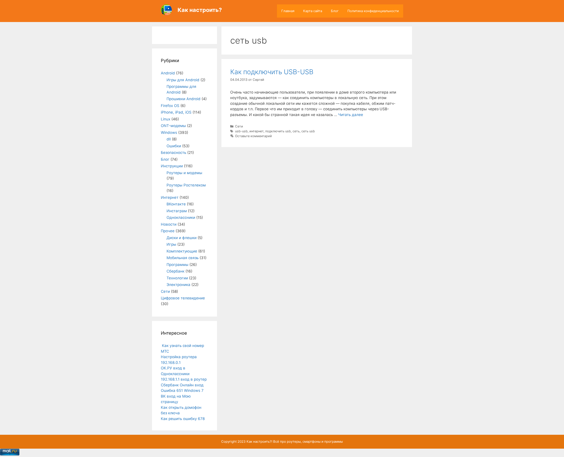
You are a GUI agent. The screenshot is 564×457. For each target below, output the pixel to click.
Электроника (178, 284)
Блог (335, 11)
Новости (168, 224)
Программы (177, 264)
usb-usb (241, 131)
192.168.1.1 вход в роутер (184, 379)
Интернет (169, 197)
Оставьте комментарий (253, 136)
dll (169, 139)
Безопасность (173, 152)
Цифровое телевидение (183, 298)
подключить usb (278, 131)
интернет (256, 131)
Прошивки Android (183, 99)
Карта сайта (312, 11)
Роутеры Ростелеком (186, 185)
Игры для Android (183, 80)
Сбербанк (175, 271)
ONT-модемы (173, 125)
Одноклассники (181, 217)
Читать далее (350, 114)
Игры (171, 244)
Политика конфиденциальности (373, 11)
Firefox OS (170, 105)
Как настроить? (200, 10)
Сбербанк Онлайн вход (182, 385)
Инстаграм (177, 211)
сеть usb (308, 131)
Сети (239, 126)
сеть (296, 131)
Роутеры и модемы (184, 173)
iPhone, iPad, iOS (176, 112)
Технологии (177, 278)
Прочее (167, 231)
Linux (165, 119)
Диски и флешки (182, 238)
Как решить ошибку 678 (183, 418)
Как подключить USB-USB (271, 72)
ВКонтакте (176, 204)
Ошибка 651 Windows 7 (182, 390)
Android (168, 73)
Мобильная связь (183, 258)
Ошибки (174, 146)
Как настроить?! (259, 441)
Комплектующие (182, 251)
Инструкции (172, 166)
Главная (287, 11)
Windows (169, 132)
